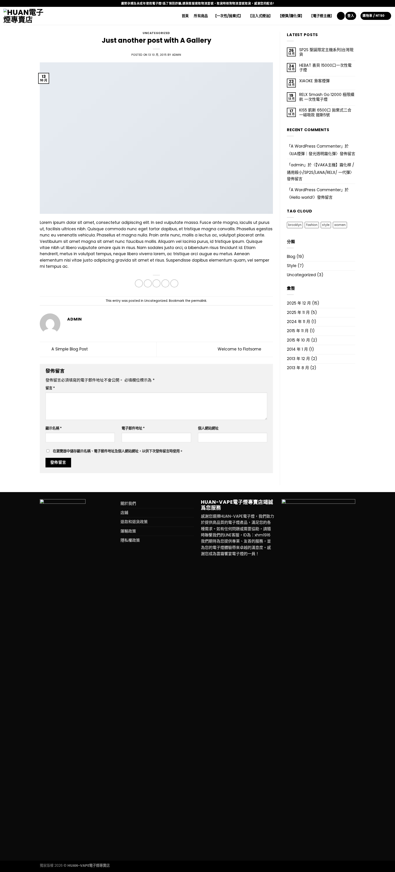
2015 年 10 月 (298, 340)
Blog (291, 256)
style (326, 225)
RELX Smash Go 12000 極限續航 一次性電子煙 (326, 97)
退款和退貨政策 (134, 522)
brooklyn (295, 225)
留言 (50, 388)
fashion (312, 225)
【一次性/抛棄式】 (228, 15)
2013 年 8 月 (298, 368)
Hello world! (302, 197)
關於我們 (128, 503)
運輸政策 (128, 531)
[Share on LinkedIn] (174, 283)
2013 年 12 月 (298, 358)
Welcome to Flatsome (240, 349)
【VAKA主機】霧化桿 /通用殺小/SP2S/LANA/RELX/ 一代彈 (320, 168)
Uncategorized (156, 33)
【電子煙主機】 (321, 15)
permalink (198, 301)
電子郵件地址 (133, 428)
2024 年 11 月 (298, 321)
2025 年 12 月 (299, 303)
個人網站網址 (208, 428)
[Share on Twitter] (148, 283)
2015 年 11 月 (298, 331)
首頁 (185, 15)
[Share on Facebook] (139, 283)
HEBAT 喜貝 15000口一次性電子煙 (325, 67)
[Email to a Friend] (156, 283)
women (340, 225)
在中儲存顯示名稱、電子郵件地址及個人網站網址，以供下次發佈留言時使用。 (118, 451)
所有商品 (201, 15)
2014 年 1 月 (297, 349)
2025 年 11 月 (298, 312)
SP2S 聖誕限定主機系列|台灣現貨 (326, 52)
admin (176, 55)
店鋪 (124, 512)
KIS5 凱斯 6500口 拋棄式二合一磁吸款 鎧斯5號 (325, 112)
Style (291, 265)
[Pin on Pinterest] (165, 283)
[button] (238, 505)
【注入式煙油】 (260, 15)
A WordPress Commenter (316, 190)
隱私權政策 (130, 540)
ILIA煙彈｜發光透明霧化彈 (313, 153)
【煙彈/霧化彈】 (291, 15)
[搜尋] (341, 16)
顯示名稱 (53, 428)
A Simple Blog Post (69, 349)
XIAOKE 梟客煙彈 (314, 81)
